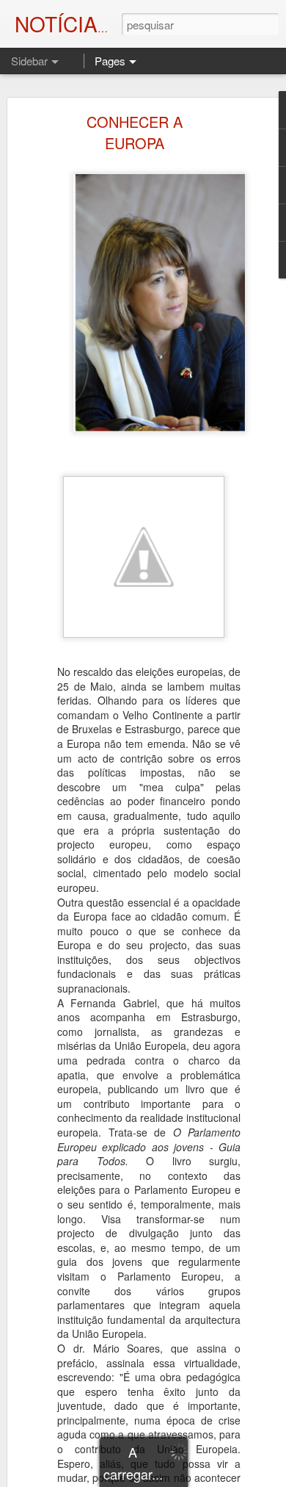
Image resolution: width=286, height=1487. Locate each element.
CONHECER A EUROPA (135, 132)
